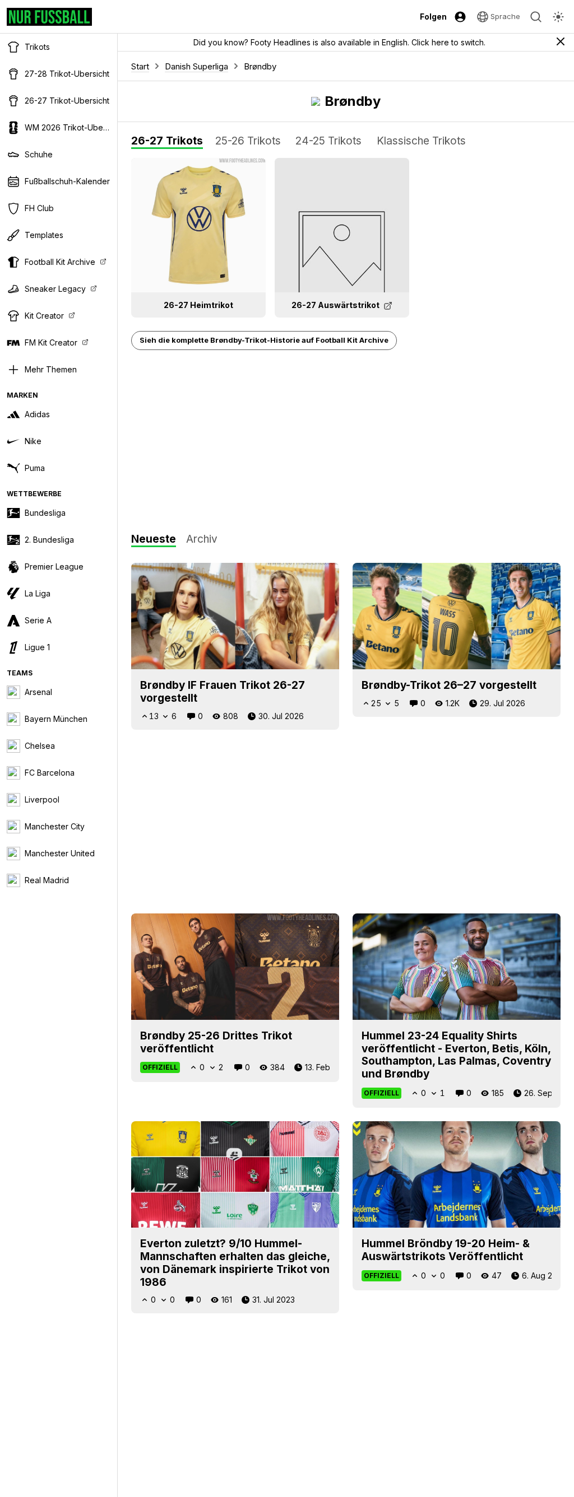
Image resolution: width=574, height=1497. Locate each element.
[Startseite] (49, 17)
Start (140, 66)
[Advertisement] (346, 441)
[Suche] (536, 17)
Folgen (433, 16)
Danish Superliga (196, 66)
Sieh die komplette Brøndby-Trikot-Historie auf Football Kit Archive (264, 339)
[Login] (460, 17)
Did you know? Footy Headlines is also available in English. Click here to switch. (339, 42)
